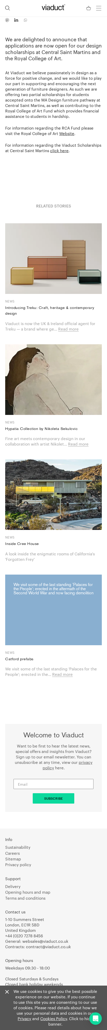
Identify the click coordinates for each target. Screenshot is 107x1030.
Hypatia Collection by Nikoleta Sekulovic (41, 429)
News (10, 301)
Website (66, 133)
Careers (12, 853)
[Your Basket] (89, 8)
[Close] (7, 992)
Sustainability (17, 847)
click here (59, 150)
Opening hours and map (27, 892)
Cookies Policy (53, 1018)
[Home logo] (53, 7)
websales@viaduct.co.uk (45, 941)
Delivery (13, 886)
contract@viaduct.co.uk (48, 946)
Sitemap (13, 859)
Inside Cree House (22, 544)
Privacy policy (18, 864)
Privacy (24, 1018)
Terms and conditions (25, 898)
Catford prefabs (19, 659)
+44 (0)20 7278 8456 (24, 935)
